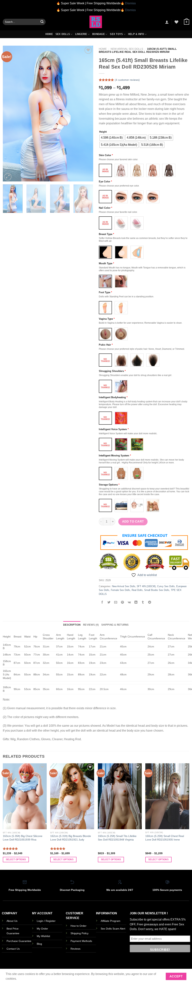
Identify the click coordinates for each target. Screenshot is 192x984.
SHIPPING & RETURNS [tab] (115, 624)
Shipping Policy (79, 933)
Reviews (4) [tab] (91, 624)
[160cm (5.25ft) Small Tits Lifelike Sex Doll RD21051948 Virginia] (120, 796)
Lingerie (81, 34)
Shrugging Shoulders (112, 371)
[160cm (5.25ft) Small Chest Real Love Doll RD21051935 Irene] (167, 796)
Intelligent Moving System (115, 455)
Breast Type (106, 234)
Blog (39, 943)
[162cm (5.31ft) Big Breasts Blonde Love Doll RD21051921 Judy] (72, 796)
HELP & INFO (136, 34)
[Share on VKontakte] (129, 602)
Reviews (75, 948)
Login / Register (46, 920)
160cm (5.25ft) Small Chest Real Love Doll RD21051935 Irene (164, 837)
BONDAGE (98, 34)
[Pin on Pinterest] (122, 602)
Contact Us (13, 948)
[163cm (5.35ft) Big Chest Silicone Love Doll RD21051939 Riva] (25, 796)
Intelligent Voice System (114, 429)
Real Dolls (137, 590)
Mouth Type (106, 263)
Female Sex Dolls (120, 590)
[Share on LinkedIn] (136, 602)
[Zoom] (7, 176)
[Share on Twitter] (109, 602)
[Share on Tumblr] (143, 602)
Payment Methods (81, 940)
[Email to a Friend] (116, 602)
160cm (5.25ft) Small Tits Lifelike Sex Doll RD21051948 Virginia (117, 837)
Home (49, 34)
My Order (42, 928)
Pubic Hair (106, 344)
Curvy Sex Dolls (166, 586)
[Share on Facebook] (102, 602)
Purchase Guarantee (19, 940)
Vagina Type (107, 318)
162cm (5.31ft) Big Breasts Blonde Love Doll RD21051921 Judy (70, 837)
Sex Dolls (63, 34)
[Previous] (9, 113)
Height (103, 132)
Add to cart (133, 521)
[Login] (167, 22)
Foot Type (105, 292)
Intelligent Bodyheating (113, 397)
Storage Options (109, 484)
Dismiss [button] (130, 3)
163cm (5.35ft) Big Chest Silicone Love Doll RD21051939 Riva (22, 837)
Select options (16, 859)
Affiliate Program (110, 920)
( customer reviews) (127, 79)
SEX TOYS (116, 34)
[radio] (112, 137)
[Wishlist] (176, 22)
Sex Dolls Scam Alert (113, 928)
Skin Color (106, 155)
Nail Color (105, 207)
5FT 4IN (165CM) (146, 586)
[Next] (86, 113)
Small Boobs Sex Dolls (156, 590)
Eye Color (105, 181)
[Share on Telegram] (149, 602)
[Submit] (42, 22)
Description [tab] (71, 624)
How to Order (78, 925)
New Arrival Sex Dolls (127, 49)
